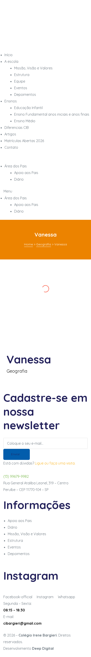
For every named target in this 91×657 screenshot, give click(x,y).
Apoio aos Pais (26, 204)
